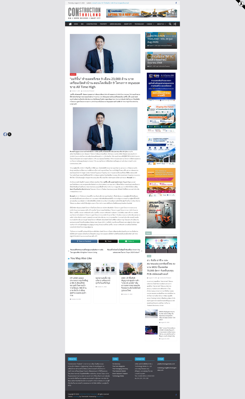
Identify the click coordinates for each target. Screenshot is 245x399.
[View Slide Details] (141, 13)
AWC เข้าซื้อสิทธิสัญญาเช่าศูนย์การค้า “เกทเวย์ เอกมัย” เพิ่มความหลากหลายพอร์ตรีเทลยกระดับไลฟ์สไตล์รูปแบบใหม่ (130, 284)
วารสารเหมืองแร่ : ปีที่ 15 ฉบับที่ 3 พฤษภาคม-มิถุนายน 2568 (159, 59)
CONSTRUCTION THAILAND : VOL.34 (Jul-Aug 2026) (160, 38)
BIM (82, 24)
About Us (160, 24)
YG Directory (116, 364)
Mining (150, 52)
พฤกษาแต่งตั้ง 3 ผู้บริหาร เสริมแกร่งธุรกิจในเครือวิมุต (103, 280)
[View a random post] (174, 24)
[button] (153, 24)
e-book (149, 24)
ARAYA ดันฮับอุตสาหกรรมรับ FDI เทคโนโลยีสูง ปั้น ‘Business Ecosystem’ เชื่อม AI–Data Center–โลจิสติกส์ (110, 3)
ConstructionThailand (88, 91)
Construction (92, 24)
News (76, 24)
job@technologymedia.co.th (166, 364)
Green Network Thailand (119, 373)
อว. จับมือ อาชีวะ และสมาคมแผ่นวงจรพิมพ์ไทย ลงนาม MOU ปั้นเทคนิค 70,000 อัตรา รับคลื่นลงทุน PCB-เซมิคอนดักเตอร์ (161, 267)
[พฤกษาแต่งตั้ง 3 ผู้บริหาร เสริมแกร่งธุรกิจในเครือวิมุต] (105, 264)
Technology (139, 24)
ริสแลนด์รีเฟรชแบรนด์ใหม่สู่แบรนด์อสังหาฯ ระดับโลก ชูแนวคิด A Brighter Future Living (86, 251)
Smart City (128, 24)
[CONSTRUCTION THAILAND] (70, 24)
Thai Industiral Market (119, 371)
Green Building (115, 24)
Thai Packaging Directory (120, 369)
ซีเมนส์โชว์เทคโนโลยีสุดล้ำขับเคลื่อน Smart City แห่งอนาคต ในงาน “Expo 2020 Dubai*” (123, 251)
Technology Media (118, 376)
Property (103, 24)
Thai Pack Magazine (118, 366)
